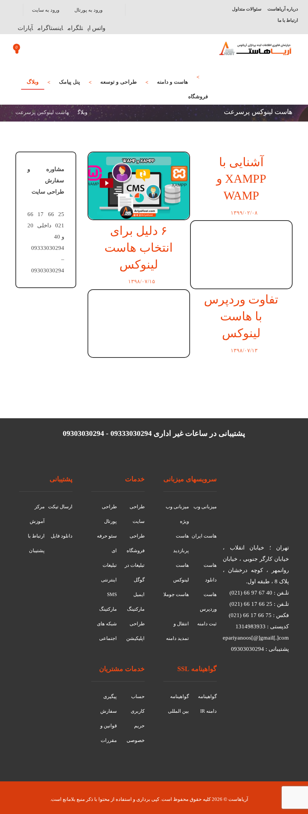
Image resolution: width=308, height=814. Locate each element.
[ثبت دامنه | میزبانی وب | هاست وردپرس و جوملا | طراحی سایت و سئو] (255, 48)
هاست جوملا (176, 594)
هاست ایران (204, 536)
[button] (97, 28)
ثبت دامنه (207, 623)
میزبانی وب (205, 506)
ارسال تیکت (60, 506)
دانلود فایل (61, 536)
